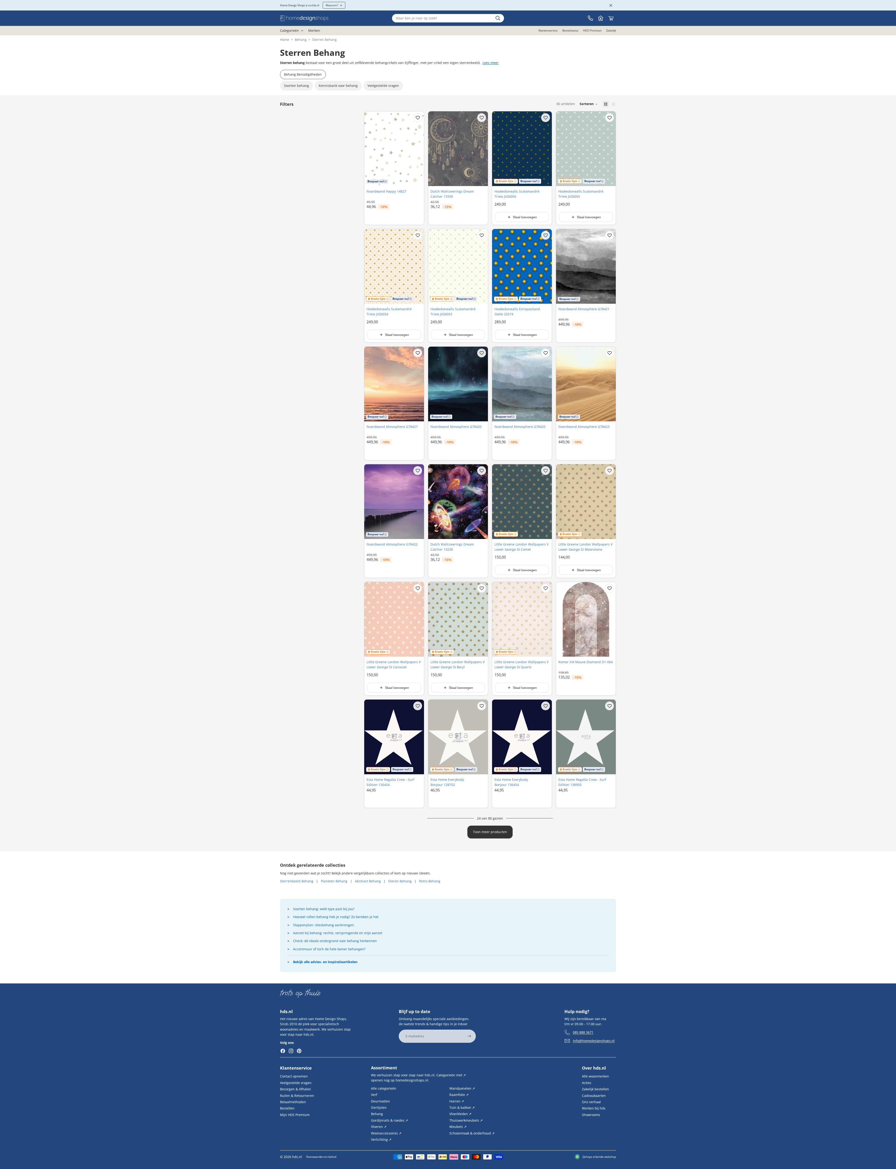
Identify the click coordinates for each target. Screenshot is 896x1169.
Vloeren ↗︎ (379, 1126)
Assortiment (384, 1067)
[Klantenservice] (590, 18)
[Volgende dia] (417, 619)
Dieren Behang (400, 881)
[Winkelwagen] (611, 18)
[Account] (600, 18)
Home (284, 39)
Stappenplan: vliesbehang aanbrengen (323, 925)
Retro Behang (429, 881)
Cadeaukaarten (594, 1095)
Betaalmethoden (293, 1102)
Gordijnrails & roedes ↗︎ (389, 1120)
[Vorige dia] (371, 619)
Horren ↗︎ (456, 1101)
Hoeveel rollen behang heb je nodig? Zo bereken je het (335, 917)
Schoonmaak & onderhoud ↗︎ (472, 1133)
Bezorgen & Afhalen (295, 1089)
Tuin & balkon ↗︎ (462, 1107)
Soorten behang (296, 85)
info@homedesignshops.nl (594, 1040)
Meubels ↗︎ (458, 1126)
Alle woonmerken (595, 1076)
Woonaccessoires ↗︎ (386, 1133)
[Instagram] (291, 1051)
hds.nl (297, 1157)
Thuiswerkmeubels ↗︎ (466, 1120)
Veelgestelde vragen (383, 85)
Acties (586, 1082)
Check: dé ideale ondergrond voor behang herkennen (335, 941)
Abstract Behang (368, 881)
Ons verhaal (591, 1102)
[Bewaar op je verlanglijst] (417, 117)
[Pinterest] (299, 1051)
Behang (301, 39)
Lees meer (491, 62)
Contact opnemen (294, 1076)
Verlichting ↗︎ (381, 1139)
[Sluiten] (611, 5)
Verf (374, 1094)
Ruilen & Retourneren (297, 1095)
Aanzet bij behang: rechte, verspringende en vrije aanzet (337, 933)
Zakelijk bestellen (595, 1089)
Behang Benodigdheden (303, 74)
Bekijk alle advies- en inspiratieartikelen (325, 962)
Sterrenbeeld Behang (296, 881)
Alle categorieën (383, 1088)
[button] (589, 104)
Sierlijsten (379, 1107)
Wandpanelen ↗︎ (462, 1088)
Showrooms (591, 1114)
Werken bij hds (594, 1108)
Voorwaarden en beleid (321, 1157)
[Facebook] (283, 1051)
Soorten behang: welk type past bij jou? (323, 909)
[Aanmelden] (469, 1036)
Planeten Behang (334, 881)
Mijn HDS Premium (295, 1114)
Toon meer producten (490, 832)
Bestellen (287, 1108)
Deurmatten (380, 1101)
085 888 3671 (583, 1032)
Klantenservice (296, 1068)
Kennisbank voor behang (338, 85)
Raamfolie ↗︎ (459, 1094)
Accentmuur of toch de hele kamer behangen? (329, 949)
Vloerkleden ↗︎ (460, 1114)
